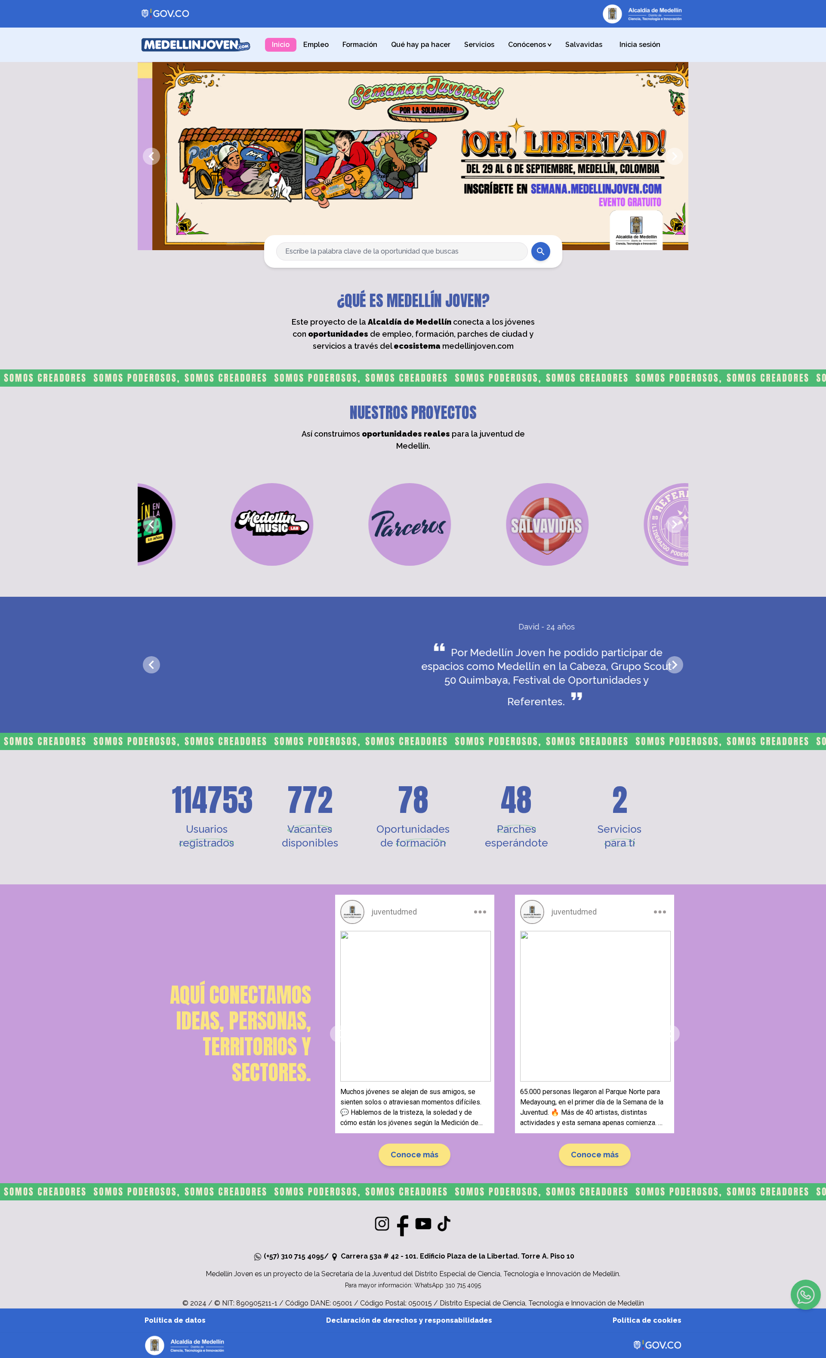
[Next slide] (674, 156)
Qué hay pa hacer (420, 44)
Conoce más (418, 1154)
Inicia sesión (640, 44)
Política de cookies (647, 1320)
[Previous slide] (151, 156)
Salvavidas (583, 44)
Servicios (479, 44)
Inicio (281, 44)
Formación (359, 44)
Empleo (316, 44)
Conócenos (531, 44)
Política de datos (175, 1320)
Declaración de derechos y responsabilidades (409, 1320)
